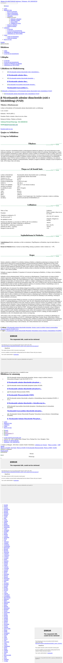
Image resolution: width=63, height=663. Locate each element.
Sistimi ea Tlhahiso (12, 25)
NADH (55, 447)
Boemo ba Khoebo (12, 11)
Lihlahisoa (6, 27)
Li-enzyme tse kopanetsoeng (14, 30)
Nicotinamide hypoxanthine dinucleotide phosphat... (24, 411)
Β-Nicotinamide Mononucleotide (34, 447)
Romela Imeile (4, 450)
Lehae (5, 8)
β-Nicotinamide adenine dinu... (17, 75)
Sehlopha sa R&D (15, 20)
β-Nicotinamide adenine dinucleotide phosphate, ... (24, 382)
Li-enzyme (10, 29)
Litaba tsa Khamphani (13, 36)
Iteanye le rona (8, 39)
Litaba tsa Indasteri (12, 38)
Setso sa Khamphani (12, 13)
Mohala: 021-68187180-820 (8, 1)
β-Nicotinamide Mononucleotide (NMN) (20, 395)
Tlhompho (10, 16)
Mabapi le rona (8, 10)
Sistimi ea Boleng (11, 26)
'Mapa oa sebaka (52, 445)
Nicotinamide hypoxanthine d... (17, 88)
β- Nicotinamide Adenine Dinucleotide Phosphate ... (24, 419)
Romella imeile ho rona (7, 129)
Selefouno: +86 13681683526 (11, 442)
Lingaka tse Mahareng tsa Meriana (16, 32)
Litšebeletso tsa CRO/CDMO (15, 33)
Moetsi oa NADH (5, 447)
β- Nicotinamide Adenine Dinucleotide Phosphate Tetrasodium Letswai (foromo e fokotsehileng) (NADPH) (33, 330)
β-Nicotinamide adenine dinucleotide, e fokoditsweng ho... (26, 403)
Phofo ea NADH (21, 447)
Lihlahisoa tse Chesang (41, 445)
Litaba (5, 35)
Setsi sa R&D (14, 22)
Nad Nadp (13, 447)
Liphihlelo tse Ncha (15, 23)
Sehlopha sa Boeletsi (15, 19)
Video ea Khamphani (12, 14)
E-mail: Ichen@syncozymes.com (12, 437)
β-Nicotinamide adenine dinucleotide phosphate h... (24, 389)
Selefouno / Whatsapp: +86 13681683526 (26, 1)
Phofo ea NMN (48, 447)
